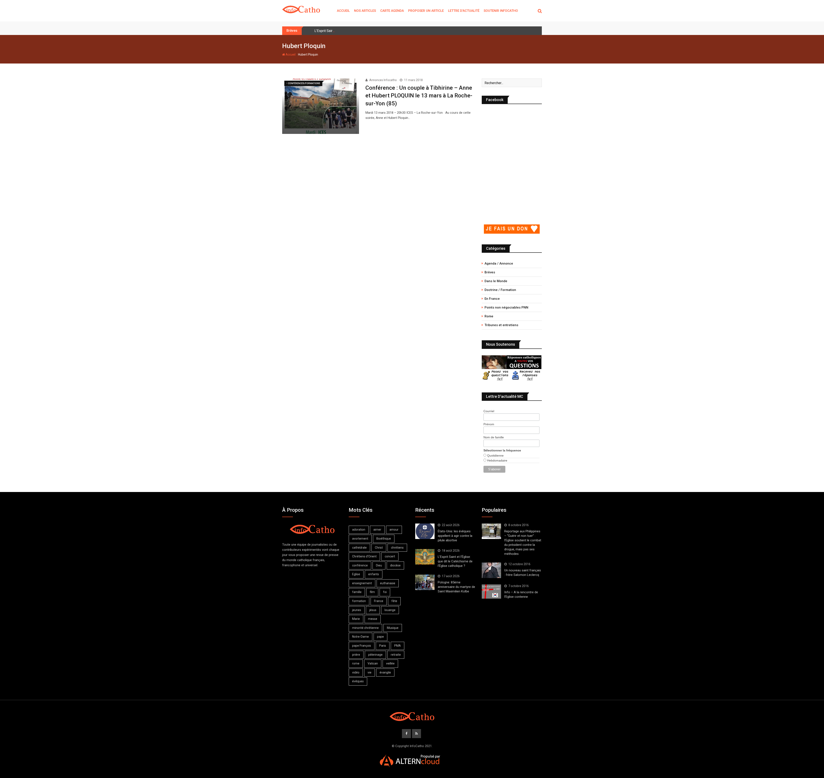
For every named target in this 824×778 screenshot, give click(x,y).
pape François (361, 645)
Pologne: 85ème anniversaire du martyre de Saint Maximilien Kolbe (456, 586)
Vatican (373, 663)
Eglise (356, 574)
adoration (358, 529)
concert (390, 556)
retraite (396, 654)
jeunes (356, 610)
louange (390, 610)
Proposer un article (426, 11)
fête (394, 601)
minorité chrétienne (365, 628)
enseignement (362, 583)
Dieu (379, 565)
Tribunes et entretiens (501, 325)
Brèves (490, 272)
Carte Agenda (392, 11)
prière (356, 654)
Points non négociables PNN (506, 307)
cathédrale (359, 547)
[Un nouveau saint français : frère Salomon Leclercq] (491, 570)
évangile (385, 672)
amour (393, 529)
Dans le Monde (496, 281)
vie (369, 672)
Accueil (343, 11)
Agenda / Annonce (499, 263)
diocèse (395, 565)
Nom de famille (493, 437)
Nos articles (365, 11)
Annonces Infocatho (383, 80)
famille (357, 592)
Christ (379, 547)
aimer (377, 529)
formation (359, 601)
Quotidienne (495, 455)
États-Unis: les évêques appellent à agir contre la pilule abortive (455, 535)
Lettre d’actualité (463, 11)
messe (372, 619)
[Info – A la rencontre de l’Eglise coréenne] (491, 591)
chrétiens (397, 547)
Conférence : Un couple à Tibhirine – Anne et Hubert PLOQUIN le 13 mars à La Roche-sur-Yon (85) (418, 96)
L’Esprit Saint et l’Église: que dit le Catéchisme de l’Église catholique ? (366, 31)
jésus (372, 610)
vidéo (355, 672)
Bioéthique (383, 538)
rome (355, 663)
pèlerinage (375, 654)
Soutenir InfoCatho (501, 11)
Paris (382, 645)
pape (380, 636)
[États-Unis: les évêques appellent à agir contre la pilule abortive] (425, 531)
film (372, 592)
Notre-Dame (360, 636)
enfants (373, 574)
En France (492, 299)
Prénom (488, 424)
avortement (360, 538)
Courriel (488, 411)
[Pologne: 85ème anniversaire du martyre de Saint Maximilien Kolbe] (425, 582)
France (378, 601)
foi (385, 592)
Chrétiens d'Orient (364, 556)
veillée (390, 663)
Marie (356, 619)
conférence (360, 565)
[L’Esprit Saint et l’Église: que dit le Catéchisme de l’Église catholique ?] (425, 557)
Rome (489, 316)
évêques (358, 681)
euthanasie (387, 583)
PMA (397, 645)
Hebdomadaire (496, 460)
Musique (392, 628)
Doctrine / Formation (500, 290)
